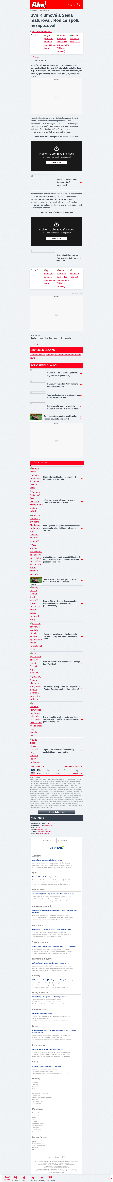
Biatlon (45, 877)
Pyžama (34, 1121)
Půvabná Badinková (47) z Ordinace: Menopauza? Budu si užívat (59, 501)
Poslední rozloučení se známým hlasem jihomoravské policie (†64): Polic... (52, 896)
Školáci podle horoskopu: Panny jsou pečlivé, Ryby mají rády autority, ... (51, 915)
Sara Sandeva (44, 801)
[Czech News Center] (60, 847)
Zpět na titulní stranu (57, 812)
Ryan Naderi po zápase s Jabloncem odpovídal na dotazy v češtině (50, 1073)
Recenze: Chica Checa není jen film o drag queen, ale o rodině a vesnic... (51, 1016)
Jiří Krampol (33, 792)
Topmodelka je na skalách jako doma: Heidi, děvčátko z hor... (63, 396)
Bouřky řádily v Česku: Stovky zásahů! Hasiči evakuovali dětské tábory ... (52, 865)
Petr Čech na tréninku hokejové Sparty (42, 1071)
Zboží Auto (35, 1099)
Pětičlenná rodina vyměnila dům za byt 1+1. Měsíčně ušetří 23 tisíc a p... (51, 919)
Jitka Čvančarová (55, 792)
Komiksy (51, 1049)
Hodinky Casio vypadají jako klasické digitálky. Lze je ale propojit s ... (50, 953)
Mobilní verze (65, 840)
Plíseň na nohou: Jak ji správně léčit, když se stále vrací (47, 1037)
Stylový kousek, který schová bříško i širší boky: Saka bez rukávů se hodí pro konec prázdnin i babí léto (61, 559)
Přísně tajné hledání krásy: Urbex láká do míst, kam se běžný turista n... (51, 1004)
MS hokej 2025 (37, 877)
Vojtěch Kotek (73, 805)
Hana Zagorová (46, 786)
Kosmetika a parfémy (38, 1123)
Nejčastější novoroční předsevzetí (43, 910)
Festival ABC (59, 1049)
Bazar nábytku (36, 1131)
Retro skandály (51, 1180)
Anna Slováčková (52, 780)
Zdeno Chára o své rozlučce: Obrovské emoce (45, 1069)
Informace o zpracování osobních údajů (47, 1169)
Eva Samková (44, 784)
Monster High (35, 1115)
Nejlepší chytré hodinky (39, 946)
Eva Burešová (34, 784)
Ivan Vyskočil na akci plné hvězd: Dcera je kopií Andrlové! (61, 663)
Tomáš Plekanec (56, 803)
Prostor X (35, 1066)
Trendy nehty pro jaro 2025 (50, 894)
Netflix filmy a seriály (59, 997)
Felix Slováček (53, 784)
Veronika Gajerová (42, 805)
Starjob (34, 1141)
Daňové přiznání (37, 963)
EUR (38, 770)
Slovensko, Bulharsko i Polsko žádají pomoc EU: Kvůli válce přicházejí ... (51, 863)
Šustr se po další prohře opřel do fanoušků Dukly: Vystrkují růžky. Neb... (51, 880)
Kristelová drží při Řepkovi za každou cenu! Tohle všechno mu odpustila (51, 898)
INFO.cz (60, 860)
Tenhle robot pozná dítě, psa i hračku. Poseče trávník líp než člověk (60, 417)
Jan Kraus (78, 788)
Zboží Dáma (35, 1089)
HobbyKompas (36, 1095)
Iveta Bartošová (51, 788)
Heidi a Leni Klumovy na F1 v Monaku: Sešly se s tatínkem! (67, 258)
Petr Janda (67, 799)
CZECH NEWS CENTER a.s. (57, 1161)
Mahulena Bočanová (75, 795)
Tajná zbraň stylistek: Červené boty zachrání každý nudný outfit (58, 751)
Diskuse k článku (43, 349)
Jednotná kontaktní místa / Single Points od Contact (62, 1170)
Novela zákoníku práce (51, 963)
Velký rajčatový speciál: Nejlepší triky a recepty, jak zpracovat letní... (50, 987)
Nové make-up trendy (67, 894)
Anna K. (44, 780)
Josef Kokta (64, 792)
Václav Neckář (66, 803)
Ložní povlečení (36, 1129)
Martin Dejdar (53, 797)
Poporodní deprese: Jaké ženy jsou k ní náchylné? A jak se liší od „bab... (51, 1035)
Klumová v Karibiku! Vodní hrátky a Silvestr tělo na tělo (62, 385)
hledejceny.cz (36, 1082)
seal (55, 338)
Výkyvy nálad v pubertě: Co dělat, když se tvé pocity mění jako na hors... (51, 1056)
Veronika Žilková (54, 805)
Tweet (36, 57)
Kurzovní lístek (37, 766)
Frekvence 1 (35, 1147)
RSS (63, 1157)
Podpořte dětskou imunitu (40, 1030)
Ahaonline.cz (34, 10)
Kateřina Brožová (45, 793)
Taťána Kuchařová (76, 801)
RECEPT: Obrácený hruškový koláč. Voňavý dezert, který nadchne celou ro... (53, 917)
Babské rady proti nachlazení (59, 1030)
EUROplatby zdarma (73, 766)
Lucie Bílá (73, 793)
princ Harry (49, 807)
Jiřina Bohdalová (43, 792)
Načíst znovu (56, 163)
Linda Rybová (65, 793)
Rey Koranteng (76, 799)
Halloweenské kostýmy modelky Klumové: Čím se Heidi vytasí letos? (63, 407)
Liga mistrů (52, 877)
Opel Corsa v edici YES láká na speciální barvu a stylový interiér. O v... (51, 932)
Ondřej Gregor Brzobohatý (45, 799)
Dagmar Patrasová (48, 782)
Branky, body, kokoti (46, 1066)
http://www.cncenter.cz (45, 831)
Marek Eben (33, 797)
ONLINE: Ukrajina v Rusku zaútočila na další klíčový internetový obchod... (52, 867)
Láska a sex (42, 1180)
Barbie (34, 1117)
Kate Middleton (34, 793)
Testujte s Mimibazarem (38, 1113)
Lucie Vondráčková (52, 795)
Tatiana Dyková (34, 803)
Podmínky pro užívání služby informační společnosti (56, 1167)
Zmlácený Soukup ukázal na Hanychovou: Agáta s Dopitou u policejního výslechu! (62, 688)
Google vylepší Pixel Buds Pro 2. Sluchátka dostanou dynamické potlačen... (52, 951)
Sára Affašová (34, 801)
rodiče (61, 338)
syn (41, 338)
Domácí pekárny (53, 980)
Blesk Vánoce (36, 860)
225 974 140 (51, 824)
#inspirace (35, 1013)
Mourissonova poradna (39, 1049)
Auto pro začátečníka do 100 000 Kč (42, 1097)
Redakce (57, 1157)
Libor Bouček (56, 793)
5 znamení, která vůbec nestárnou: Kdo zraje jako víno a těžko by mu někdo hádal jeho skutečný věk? (61, 719)
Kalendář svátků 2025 (49, 860)
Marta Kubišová (43, 797)
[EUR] (33, 770)
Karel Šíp (79, 792)
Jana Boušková (51, 790)
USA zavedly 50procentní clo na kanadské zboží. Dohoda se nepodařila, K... (52, 968)
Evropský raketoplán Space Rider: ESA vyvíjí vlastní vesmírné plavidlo (51, 1052)
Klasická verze (49, 840)
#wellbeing (43, 1013)
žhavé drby (34, 338)
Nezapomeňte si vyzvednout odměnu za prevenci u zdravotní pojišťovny (51, 1039)
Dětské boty (35, 1127)
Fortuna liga (57, 1066)
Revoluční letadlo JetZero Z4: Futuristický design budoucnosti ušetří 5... (51, 1054)
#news (50, 1013)
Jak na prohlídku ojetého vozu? (40, 1093)
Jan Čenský (70, 788)
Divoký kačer (47, 997)
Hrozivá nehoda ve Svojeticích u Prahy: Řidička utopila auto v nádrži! (50, 901)
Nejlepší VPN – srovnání (67, 946)
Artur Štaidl (62, 780)
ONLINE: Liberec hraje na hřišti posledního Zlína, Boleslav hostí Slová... (51, 882)
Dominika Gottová (74, 782)
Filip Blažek (62, 784)
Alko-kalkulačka (37, 929)
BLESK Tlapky (37, 997)
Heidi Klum (48, 338)
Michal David (62, 797)
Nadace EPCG (64, 963)
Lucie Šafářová (41, 795)
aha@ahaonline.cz (42, 829)
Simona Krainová (54, 801)
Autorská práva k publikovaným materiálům (56, 1166)
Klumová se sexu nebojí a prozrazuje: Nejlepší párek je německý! (63, 374)
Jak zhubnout (36, 894)
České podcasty (36, 1143)
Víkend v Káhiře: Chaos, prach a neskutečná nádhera (46, 999)
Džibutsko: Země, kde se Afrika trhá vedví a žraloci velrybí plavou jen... (51, 1001)
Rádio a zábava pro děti (38, 1145)
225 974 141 (38, 827)
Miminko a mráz (60, 910)
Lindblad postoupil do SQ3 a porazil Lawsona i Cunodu (46, 936)
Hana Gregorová (35, 786)
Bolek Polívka (71, 780)
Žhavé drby (15, 1180)
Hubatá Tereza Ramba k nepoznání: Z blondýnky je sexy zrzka (59, 478)
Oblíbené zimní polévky (39, 980)
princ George (41, 807)
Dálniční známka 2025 (64, 929)
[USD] (33, 773)
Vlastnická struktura (41, 1170)
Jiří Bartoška (77, 790)
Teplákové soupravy (37, 1125)
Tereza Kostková (45, 803)
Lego (33, 1119)
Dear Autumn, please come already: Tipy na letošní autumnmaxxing (50, 1020)
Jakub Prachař (61, 788)
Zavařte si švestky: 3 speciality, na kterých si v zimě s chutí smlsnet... (51, 985)
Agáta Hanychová (35, 780)
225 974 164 (48, 825)
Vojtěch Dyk (63, 805)
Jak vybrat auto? (36, 1103)
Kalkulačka (77, 773)
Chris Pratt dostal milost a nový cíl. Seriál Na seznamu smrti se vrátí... (51, 949)
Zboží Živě (35, 1084)
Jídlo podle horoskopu (67, 980)
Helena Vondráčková (58, 786)
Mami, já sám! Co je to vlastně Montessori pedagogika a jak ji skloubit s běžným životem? (61, 528)
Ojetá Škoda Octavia (37, 1101)
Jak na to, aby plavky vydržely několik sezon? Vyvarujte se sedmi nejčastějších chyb (61, 636)
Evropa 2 (34, 1149)
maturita (68, 338)
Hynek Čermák (69, 786)
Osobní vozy (35, 1086)
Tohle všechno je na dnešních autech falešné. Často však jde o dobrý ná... (52, 934)
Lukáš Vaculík (64, 795)
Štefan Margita (65, 801)
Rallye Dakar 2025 (50, 929)
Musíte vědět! (33, 1180)
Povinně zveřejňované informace (56, 1172)
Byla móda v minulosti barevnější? (41, 1018)
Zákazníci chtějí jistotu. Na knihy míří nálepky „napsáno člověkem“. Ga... (51, 970)
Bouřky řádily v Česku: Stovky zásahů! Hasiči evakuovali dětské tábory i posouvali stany (60, 603)
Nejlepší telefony (53, 946)
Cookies (61, 1169)
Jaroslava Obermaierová (64, 790)
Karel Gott (72, 792)
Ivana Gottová (42, 788)
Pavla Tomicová (58, 799)
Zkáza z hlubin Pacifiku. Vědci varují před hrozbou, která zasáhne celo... (51, 966)
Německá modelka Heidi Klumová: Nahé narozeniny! (66, 182)
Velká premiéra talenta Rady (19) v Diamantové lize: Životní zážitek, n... (51, 884)
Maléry (24, 1180)
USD (38, 773)
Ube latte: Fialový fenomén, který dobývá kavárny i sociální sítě (49, 983)
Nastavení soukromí (70, 1169)
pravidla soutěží (43, 833)
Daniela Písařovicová (61, 782)
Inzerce (50, 1157)
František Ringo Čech (73, 784)
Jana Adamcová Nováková (38, 790)
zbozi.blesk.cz (36, 1091)
